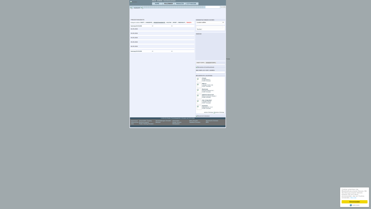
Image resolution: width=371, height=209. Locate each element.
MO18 (177, 7)
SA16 (173, 7)
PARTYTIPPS (201, 62)
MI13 (167, 7)
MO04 (151, 7)
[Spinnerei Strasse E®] (199, 98)
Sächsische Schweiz (212, 120)
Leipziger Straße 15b (207, 85)
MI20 (181, 7)
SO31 (202, 7)
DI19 (179, 7)
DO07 (156, 7)
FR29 (198, 7)
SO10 (162, 7)
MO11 (164, 7)
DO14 (170, 7)
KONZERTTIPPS (211, 62)
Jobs (132, 124)
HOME (157, 4)
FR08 (158, 7)
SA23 (187, 7)
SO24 (189, 7)
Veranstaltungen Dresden (163, 120)
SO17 (175, 7)
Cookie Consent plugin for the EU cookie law (354, 205)
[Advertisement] (165, 13)
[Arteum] (199, 81)
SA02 (146, 7)
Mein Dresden (193, 120)
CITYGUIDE (191, 4)
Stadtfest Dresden (194, 122)
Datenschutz (135, 122)
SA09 (160, 7)
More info (353, 198)
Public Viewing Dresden (146, 124)
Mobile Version (176, 122)
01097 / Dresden (206, 86)
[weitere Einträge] (219, 112)
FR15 (171, 7)
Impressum (134, 120)
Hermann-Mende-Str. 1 (208, 90)
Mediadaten (176, 124)
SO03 (148, 7)
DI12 (166, 7)
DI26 (193, 7)
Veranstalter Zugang (145, 120)
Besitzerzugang (144, 122)
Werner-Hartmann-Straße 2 (209, 96)
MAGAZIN (180, 4)
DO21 (183, 7)
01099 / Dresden (206, 81)
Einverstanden (354, 202)
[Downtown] (199, 109)
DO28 (196, 7)
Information (175, 120)
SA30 (200, 7)
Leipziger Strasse (206, 101)
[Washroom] (199, 92)
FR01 (145, 7)
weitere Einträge (208, 112)
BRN (207, 122)
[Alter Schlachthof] (199, 103)
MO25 (191, 7)
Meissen (158, 122)
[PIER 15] (199, 87)
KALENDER (168, 4)
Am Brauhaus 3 (206, 79)
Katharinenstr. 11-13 (207, 107)
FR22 (185, 7)
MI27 (194, 7)
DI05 (152, 7)
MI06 (154, 7)
